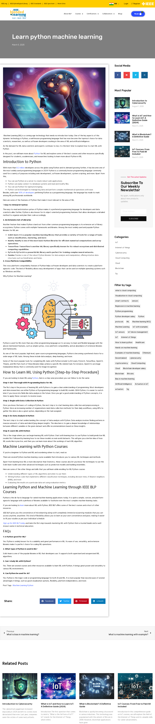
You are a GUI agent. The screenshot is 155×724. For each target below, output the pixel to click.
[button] (47, 601)
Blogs (120, 14)
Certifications (91, 14)
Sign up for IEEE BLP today (14, 523)
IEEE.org (4, 3)
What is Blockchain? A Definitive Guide (141, 135)
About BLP (68, 14)
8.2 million (20, 167)
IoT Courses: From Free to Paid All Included (140, 151)
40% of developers (26, 192)
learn (22, 505)
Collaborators (107, 14)
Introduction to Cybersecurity (139, 102)
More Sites (61, 3)
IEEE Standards (36, 3)
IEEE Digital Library (19, 3)
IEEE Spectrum (49, 3)
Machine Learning (20, 585)
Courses (78, 14)
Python (37, 153)
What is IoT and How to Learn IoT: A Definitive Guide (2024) (141, 119)
